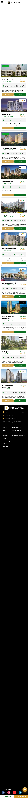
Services (4, 430)
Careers (4, 438)
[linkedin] (20, 792)
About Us (5, 427)
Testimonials (5, 435)
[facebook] (3, 792)
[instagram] (8, 792)
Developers (5, 446)
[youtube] (14, 792)
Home (4, 424)
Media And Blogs (6, 441)
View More (7, 94)
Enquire (20, 94)
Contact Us (5, 443)
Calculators (5, 432)
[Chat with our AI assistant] (25, 790)
